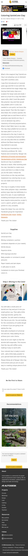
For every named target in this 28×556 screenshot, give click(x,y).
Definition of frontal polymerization (13, 156)
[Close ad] (25, 6)
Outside (4, 507)
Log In (14, 460)
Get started (5, 520)
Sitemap (4, 525)
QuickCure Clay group (8, 214)
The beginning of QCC (8, 159)
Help (3, 522)
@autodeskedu (8, 538)
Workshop (4, 495)
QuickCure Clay (21, 159)
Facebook (7, 68)
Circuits (4, 493)
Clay (23, 18)
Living (3, 505)
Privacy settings (19, 547)
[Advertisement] (14, 8)
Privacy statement (8, 547)
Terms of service (20, 545)
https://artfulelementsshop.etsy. (14, 66)
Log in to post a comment (14, 467)
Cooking (4, 503)
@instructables (8, 535)
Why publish (5, 518)
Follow (12, 54)
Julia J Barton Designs (9, 18)
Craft (18, 18)
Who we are (5, 527)
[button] (2, 2)
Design (4, 498)
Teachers (4, 510)
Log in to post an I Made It (14, 395)
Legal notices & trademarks (10, 552)
